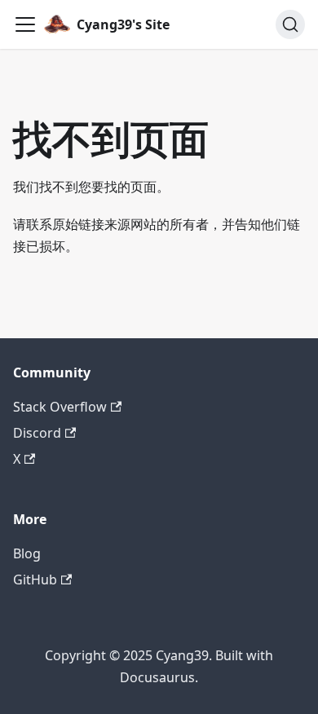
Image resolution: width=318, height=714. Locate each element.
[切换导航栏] (25, 24)
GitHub (35, 579)
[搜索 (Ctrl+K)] (290, 24)
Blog (27, 553)
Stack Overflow (60, 407)
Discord (37, 433)
